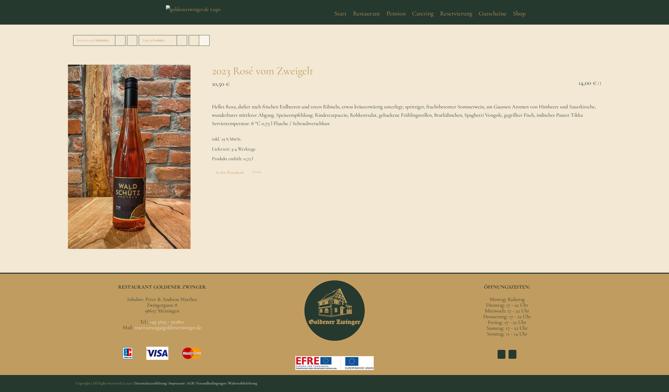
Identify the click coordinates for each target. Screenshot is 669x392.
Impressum (177, 383)
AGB (190, 383)
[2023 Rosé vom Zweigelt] (129, 157)
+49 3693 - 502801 (166, 322)
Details (257, 172)
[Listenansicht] (204, 40)
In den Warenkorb (230, 172)
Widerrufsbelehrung (242, 383)
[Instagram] (512, 354)
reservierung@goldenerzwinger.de (167, 327)
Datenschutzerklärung (150, 383)
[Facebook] (501, 354)
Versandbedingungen (211, 383)
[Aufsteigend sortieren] (132, 40)
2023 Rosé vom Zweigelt (262, 70)
